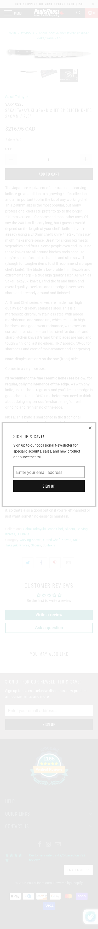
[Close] (90, 428)
